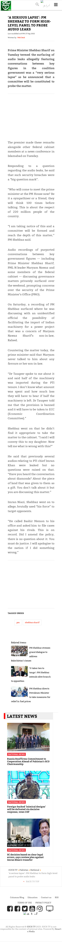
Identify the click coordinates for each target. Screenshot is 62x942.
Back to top (32, 881)
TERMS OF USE (25, 902)
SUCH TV (31, 926)
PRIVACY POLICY (43, 902)
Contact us (46, 897)
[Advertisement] (31, 115)
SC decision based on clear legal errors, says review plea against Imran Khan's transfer (25, 857)
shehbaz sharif (32, 622)
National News (16, 754)
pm (18, 622)
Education (33, 897)
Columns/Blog (17, 897)
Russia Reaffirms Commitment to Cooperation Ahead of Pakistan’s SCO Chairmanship (28, 761)
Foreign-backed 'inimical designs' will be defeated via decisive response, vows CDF (26, 809)
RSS (57, 897)
